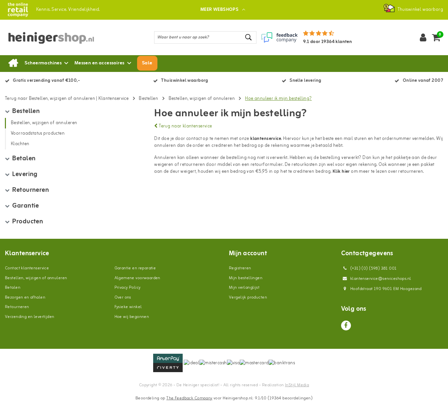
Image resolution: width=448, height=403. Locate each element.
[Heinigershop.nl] (18, 9)
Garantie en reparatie (135, 268)
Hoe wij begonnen (131, 316)
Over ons (122, 297)
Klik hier (341, 171)
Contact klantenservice (27, 268)
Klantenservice (113, 98)
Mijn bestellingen (245, 278)
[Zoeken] (248, 37)
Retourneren (17, 306)
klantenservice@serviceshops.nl (380, 278)
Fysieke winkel (128, 306)
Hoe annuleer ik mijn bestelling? (278, 98)
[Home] (13, 63)
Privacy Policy (127, 287)
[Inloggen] (423, 37)
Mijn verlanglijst (244, 287)
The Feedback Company (189, 398)
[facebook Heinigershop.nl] (346, 325)
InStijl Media (297, 385)
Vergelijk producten (248, 297)
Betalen (12, 287)
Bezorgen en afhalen (25, 297)
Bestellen (148, 98)
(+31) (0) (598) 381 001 (373, 268)
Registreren (240, 268)
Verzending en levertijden (29, 316)
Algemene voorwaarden (137, 278)
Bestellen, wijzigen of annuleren (202, 98)
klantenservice (265, 139)
